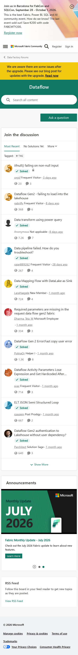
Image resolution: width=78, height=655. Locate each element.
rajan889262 (22, 264)
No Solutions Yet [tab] (34, 146)
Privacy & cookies (37, 633)
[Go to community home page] (26, 46)
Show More (41, 464)
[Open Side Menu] (5, 46)
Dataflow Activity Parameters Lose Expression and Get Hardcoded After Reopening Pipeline (39, 372)
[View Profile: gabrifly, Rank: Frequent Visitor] (8, 197)
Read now (51, 76)
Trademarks (10, 641)
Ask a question (59, 117)
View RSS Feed (14, 601)
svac (16, 386)
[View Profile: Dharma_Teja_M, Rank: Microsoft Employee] (8, 312)
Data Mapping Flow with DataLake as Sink (43, 281)
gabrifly (18, 203)
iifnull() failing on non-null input (36, 165)
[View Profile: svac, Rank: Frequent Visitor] (8, 373)
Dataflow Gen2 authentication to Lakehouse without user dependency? (40, 433)
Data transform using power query (38, 220)
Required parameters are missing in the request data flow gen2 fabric (41, 311)
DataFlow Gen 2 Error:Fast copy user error (43, 341)
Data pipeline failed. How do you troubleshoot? (36, 250)
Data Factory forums (17, 57)
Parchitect (20, 447)
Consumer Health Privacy (55, 646)
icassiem (19, 414)
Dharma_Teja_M (23, 318)
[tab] (39, 567)
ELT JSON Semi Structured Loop (36, 402)
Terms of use (59, 633)
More (51, 146)
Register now (13, 32)
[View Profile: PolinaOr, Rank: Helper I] (8, 344)
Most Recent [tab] (12, 146)
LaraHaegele (21, 293)
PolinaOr (19, 353)
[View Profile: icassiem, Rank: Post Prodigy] (8, 405)
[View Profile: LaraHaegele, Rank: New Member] (8, 284)
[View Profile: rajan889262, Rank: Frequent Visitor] (8, 251)
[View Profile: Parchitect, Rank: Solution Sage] (8, 434)
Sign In (69, 46)
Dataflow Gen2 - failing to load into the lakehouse (41, 196)
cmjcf (17, 177)
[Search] (46, 46)
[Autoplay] (34, 567)
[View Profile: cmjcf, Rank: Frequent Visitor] (8, 168)
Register (57, 46)
